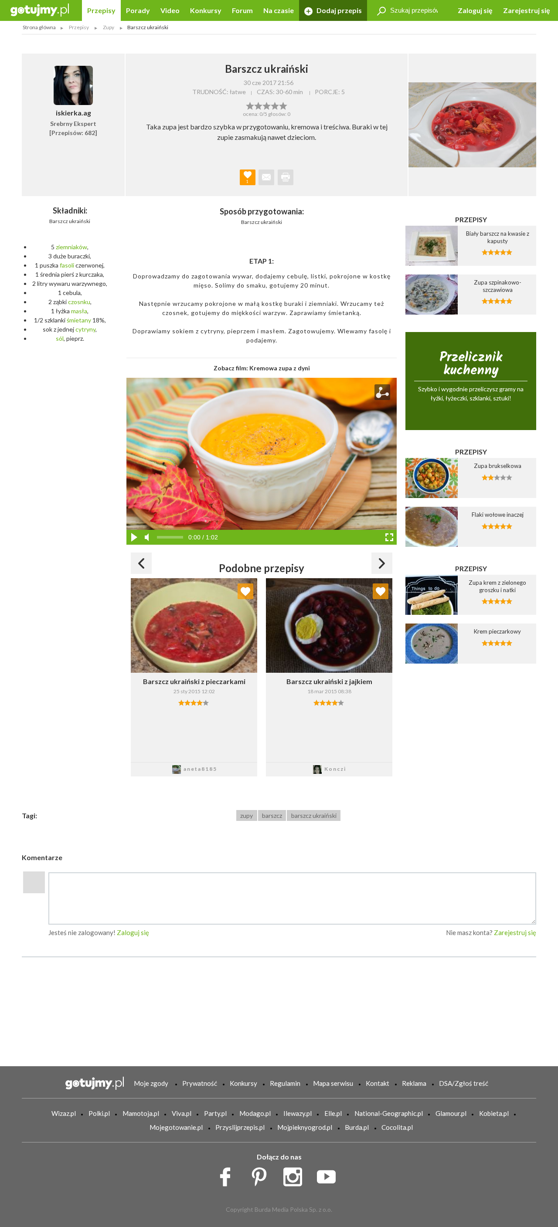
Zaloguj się (475, 10)
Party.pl (215, 1113)
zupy (246, 815)
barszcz (272, 815)
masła (79, 311)
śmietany (79, 320)
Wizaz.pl (63, 1113)
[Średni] (258, 105)
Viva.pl (181, 1113)
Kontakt (377, 1083)
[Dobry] (266, 105)
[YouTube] (329, 1174)
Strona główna (39, 27)
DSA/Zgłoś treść (463, 1083)
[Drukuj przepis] (285, 177)
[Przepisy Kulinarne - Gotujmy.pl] (39, 9)
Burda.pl (357, 1127)
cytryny (85, 329)
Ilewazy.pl (297, 1113)
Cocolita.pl (397, 1127)
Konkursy (205, 10)
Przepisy (101, 10)
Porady (138, 10)
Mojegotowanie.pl (176, 1127)
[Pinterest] (262, 1174)
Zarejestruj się (526, 10)
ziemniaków (71, 247)
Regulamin (285, 1083)
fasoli (67, 265)
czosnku (79, 301)
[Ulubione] (245, 591)
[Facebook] (228, 1174)
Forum (242, 10)
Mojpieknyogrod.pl (304, 1127)
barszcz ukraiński (314, 815)
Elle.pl (333, 1113)
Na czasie (278, 10)
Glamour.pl (451, 1113)
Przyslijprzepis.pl (240, 1127)
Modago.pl (255, 1113)
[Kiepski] (250, 105)
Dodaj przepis (338, 10)
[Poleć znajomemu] (266, 177)
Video (170, 10)
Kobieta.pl (494, 1113)
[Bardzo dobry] (275, 105)
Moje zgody (151, 1083)
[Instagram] (295, 1174)
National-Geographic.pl (388, 1113)
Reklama (414, 1083)
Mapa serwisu (333, 1083)
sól (60, 338)
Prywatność (199, 1083)
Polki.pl (99, 1113)
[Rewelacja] (283, 105)
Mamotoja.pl (140, 1113)
